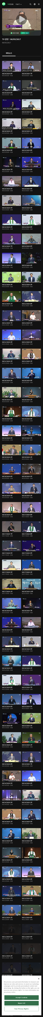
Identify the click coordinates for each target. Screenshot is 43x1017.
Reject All (21, 1003)
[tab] (9, 53)
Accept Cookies (21, 997)
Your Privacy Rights (21, 1009)
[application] (21, 19)
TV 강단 (5, 39)
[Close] (38, 978)
